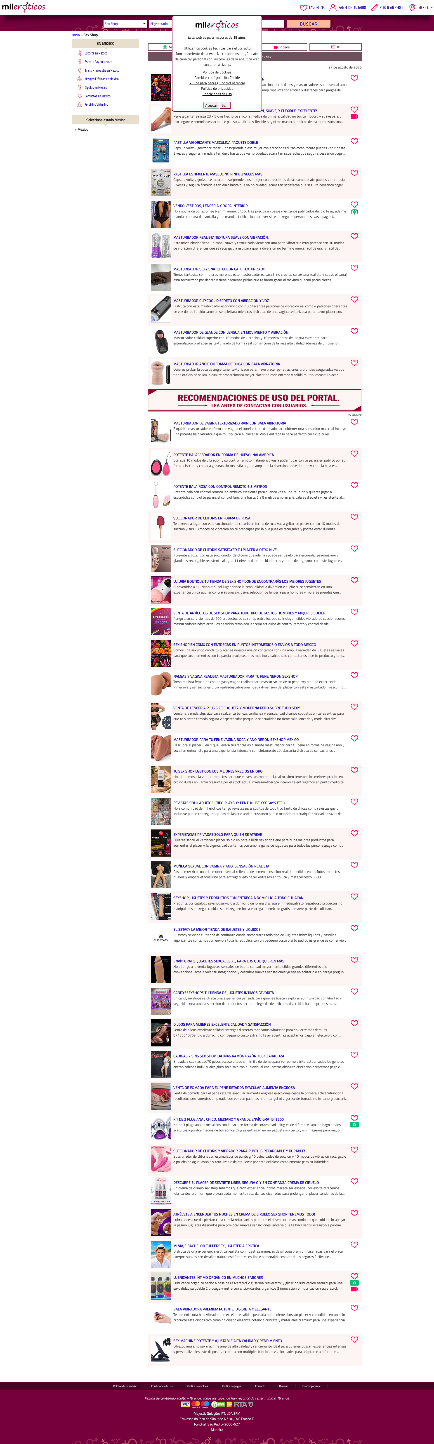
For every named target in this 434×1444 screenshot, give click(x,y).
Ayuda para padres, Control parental (217, 83)
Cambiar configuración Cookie (217, 77)
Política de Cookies (217, 72)
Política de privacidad (217, 88)
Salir (225, 105)
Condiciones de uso (217, 94)
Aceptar (211, 105)
